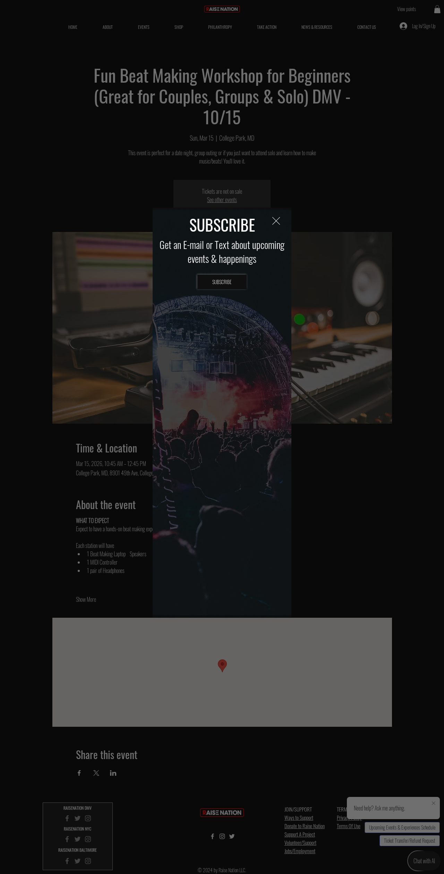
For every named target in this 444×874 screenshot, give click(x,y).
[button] (276, 221)
